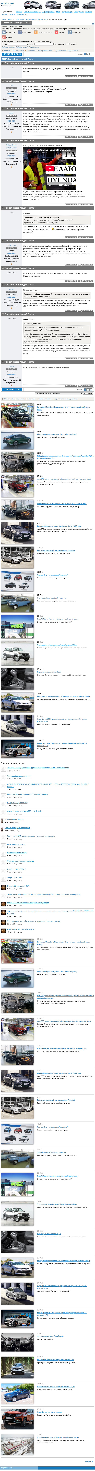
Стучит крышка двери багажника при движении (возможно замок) (33, 921)
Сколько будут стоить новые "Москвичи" (52, 575)
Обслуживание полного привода (20, 861)
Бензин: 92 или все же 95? (18, 886)
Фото (58, 12)
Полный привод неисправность (17, 828)
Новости (88, 12)
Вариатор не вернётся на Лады (49, 672)
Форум (4, 14)
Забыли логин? (22, 47)
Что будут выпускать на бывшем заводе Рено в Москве (58, 1437)
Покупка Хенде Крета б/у (17, 803)
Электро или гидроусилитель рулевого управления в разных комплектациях (38, 768)
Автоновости (21, 14)
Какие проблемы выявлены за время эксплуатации (28, 903)
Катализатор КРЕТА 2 (16, 844)
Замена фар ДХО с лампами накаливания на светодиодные (31, 836)
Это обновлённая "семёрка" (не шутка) (51, 598)
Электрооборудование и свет (19, 776)
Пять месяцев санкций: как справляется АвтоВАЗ (56, 550)
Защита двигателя (14, 878)
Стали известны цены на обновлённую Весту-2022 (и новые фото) (62, 504)
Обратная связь (7, 1468)
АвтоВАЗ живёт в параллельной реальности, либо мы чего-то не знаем (64, 479)
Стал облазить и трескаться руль (20, 929)
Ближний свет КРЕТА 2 (16, 869)
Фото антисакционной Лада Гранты (50, 1336)
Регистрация (34, 47)
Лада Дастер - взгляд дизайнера (49, 1412)
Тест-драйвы (78, 12)
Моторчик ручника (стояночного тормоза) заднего (27, 794)
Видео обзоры (67, 12)
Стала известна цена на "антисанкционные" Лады (55, 1386)
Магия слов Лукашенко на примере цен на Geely (55, 1360)
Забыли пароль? (8, 47)
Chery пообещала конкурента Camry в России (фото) (57, 434)
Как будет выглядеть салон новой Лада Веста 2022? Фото (59, 526)
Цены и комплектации (32, 12)
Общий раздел (18, 50)
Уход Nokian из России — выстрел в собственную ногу (57, 619)
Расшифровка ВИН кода (17, 853)
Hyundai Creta (6, 6)
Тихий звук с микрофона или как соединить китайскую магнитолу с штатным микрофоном (43, 894)
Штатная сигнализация (14, 819)
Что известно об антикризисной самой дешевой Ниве (57, 645)
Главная (19, 12)
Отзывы (12, 14)
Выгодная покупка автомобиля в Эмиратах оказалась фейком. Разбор (63, 696)
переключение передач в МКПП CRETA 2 (24, 811)
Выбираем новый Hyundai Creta (39, 50)
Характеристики (48, 12)
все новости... (89, 1461)
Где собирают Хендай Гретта (66, 50)
